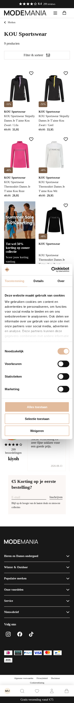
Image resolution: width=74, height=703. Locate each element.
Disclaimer (55, 678)
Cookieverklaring (37, 683)
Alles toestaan (37, 407)
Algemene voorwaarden (23, 678)
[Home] (25, 13)
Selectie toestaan (37, 419)
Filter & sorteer (33, 55)
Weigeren (37, 430)
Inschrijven (56, 497)
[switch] (63, 363)
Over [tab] (61, 280)
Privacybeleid (42, 678)
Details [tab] (39, 280)
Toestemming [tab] (14, 280)
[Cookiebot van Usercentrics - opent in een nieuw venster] (52, 269)
